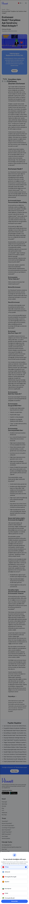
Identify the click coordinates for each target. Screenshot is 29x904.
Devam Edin (14, 901)
